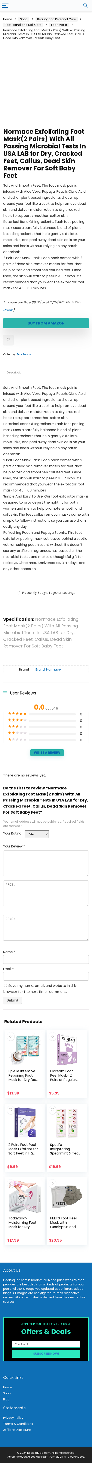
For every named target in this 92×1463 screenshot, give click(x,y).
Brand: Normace (48, 669)
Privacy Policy (13, 1418)
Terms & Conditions (18, 1424)
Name (9, 952)
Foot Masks (59, 25)
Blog (6, 1399)
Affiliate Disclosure (17, 1430)
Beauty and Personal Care (56, 19)
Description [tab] (15, 372)
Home (7, 19)
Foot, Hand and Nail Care (23, 25)
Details (8, 310)
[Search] (85, 5)
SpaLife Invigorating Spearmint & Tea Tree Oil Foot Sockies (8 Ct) (64, 1153)
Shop (24, 19)
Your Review (14, 846)
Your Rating (12, 833)
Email (8, 969)
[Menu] (5, 5)
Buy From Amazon (46, 323)
